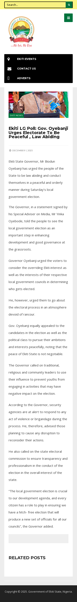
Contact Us (26, 68)
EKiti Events (26, 59)
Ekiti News (16, 115)
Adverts (23, 78)
